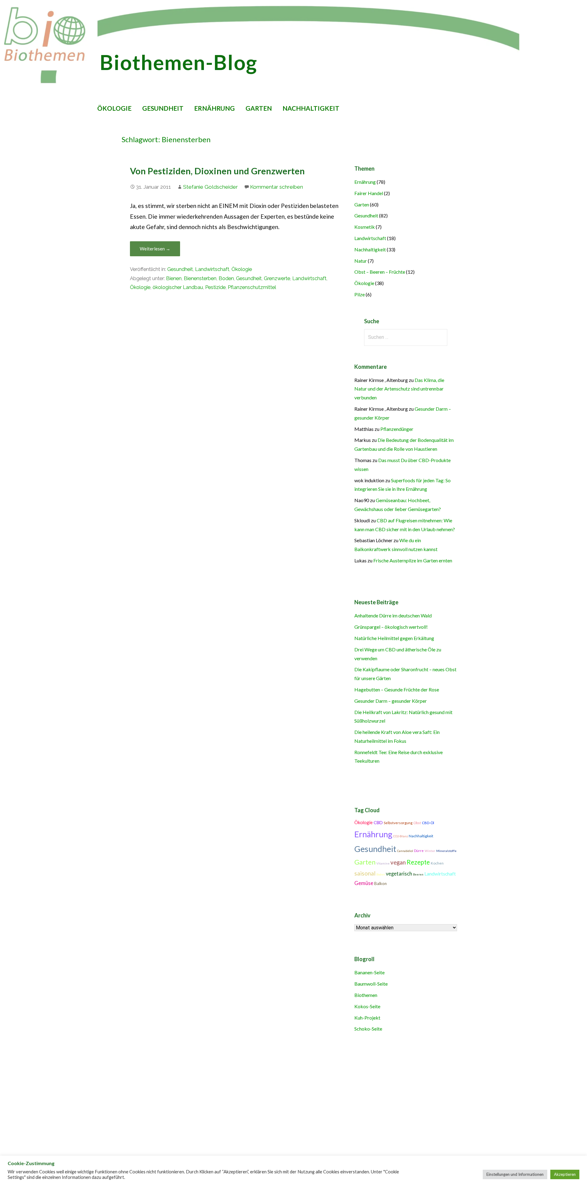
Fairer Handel (368, 193)
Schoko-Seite (368, 1028)
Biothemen (365, 995)
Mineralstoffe (446, 851)
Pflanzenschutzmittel (252, 287)
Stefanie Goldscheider (210, 187)
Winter (430, 851)
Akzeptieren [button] (565, 1174)
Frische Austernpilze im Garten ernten (412, 560)
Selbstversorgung (398, 823)
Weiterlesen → (155, 248)
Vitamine (382, 863)
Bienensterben (200, 278)
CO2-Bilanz (400, 836)
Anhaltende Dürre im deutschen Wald (393, 615)
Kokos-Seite (367, 1006)
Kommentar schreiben (276, 187)
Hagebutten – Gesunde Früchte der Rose (396, 689)
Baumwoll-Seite (371, 984)
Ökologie (114, 108)
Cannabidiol (405, 851)
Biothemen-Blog (178, 62)
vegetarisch (399, 874)
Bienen (174, 278)
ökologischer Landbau (178, 287)
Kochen (437, 863)
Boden (226, 278)
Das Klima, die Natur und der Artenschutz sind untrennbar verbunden (399, 389)
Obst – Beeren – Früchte (379, 272)
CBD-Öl (428, 823)
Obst (417, 823)
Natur (360, 261)
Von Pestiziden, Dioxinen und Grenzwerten (217, 171)
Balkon (380, 883)
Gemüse (363, 883)
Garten (259, 108)
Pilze (359, 294)
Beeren (418, 874)
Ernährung (214, 108)
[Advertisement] (196, 1094)
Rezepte (418, 862)
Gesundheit (162, 108)
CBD (378, 822)
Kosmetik (364, 227)
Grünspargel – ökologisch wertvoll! (391, 627)
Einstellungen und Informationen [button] (515, 1174)
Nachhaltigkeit (310, 108)
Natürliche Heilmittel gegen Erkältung (394, 638)
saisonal (364, 873)
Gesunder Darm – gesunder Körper (390, 701)
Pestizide (215, 287)
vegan (398, 862)
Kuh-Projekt (367, 1017)
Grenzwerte (277, 278)
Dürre (419, 851)
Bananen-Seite (369, 972)
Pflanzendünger (396, 429)
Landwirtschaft (212, 269)
